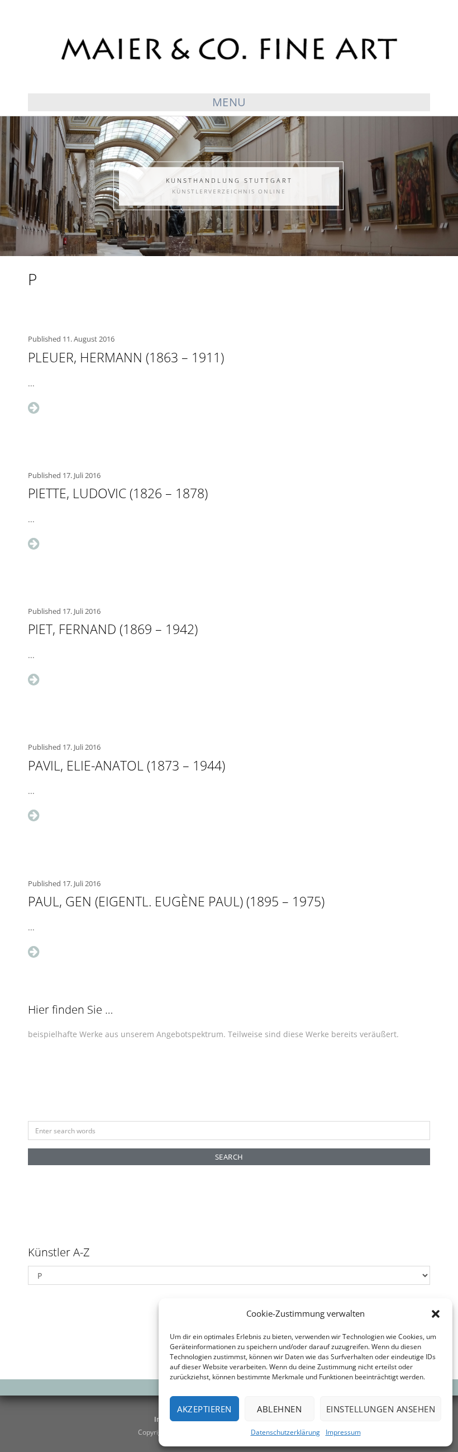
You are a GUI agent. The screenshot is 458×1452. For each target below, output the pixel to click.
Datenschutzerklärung (285, 1432)
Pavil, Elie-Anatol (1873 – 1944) (126, 765)
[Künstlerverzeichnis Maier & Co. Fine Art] (229, 47)
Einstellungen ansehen (381, 1409)
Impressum (343, 1432)
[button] (435, 1313)
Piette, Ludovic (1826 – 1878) (118, 493)
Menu (229, 102)
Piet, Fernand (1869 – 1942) (113, 629)
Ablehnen (279, 1409)
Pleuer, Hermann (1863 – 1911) (126, 357)
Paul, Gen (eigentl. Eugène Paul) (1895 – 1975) (176, 901)
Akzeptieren (204, 1409)
